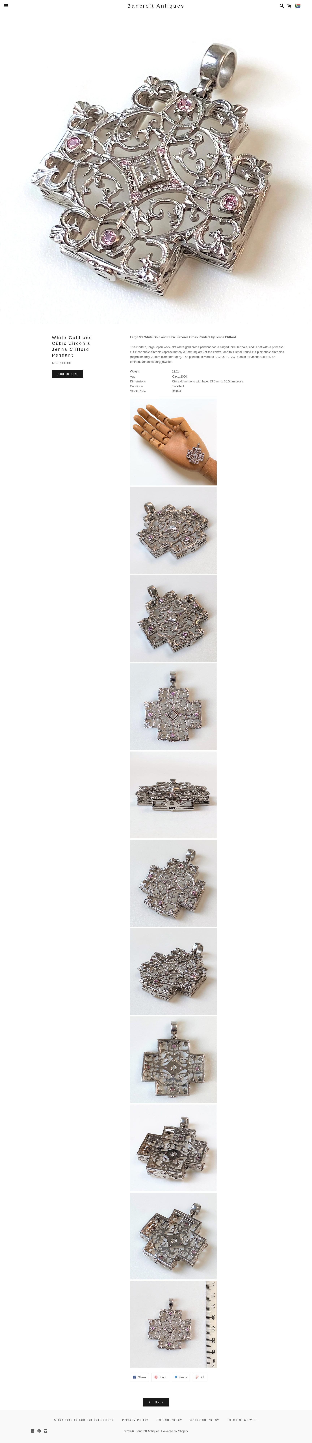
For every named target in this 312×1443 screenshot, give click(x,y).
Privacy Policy (135, 1419)
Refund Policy (169, 1419)
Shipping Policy (204, 1419)
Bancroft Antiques (156, 6)
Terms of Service (242, 1419)
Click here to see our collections (84, 1419)
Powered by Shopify (174, 1431)
